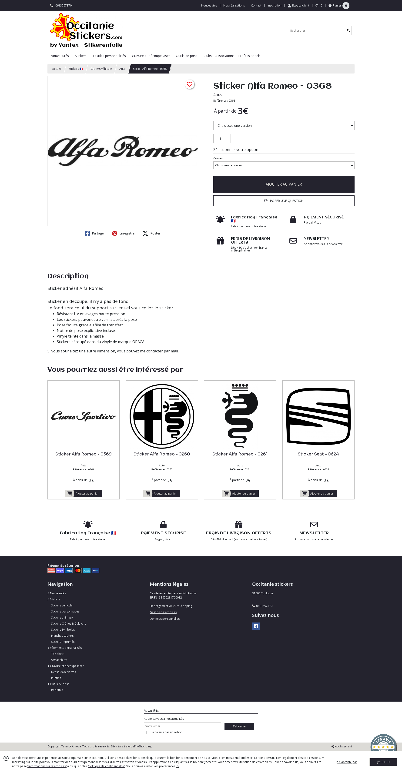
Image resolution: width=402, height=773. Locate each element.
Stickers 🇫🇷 (76, 69)
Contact (256, 5)
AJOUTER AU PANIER (284, 184)
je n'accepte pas (346, 762)
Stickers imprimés (62, 642)
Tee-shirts (57, 654)
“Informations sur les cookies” (47, 766)
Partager (98, 233)
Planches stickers (62, 636)
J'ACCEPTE (383, 762)
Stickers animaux (62, 617)
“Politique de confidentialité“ (106, 766)
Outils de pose (59, 684)
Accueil (56, 69)
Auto (122, 69)
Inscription (274, 5)
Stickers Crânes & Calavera (68, 624)
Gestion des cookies (163, 612)
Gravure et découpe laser (66, 666)
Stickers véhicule (101, 69)
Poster (154, 233)
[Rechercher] (348, 30)
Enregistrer (127, 233)
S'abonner (239, 726)
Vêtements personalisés (65, 648)
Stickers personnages (65, 611)
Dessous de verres (63, 672)
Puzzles (56, 678)
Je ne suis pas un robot (167, 732)
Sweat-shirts (59, 660)
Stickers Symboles (63, 630)
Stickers (54, 599)
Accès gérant (343, 746)
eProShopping (142, 746)
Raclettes (57, 690)
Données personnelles (165, 619)
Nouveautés (57, 593)
